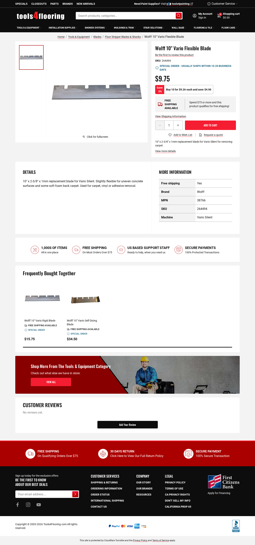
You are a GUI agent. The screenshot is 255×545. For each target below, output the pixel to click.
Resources (143, 494)
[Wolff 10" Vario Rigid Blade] (42, 298)
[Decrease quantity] (159, 125)
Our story (143, 482)
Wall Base (178, 27)
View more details (165, 151)
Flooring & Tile (203, 27)
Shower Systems (95, 27)
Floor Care (228, 27)
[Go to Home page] (40, 15)
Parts (54, 3)
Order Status (100, 494)
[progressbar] (127, 347)
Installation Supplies (62, 27)
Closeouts (39, 3)
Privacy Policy (140, 540)
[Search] (179, 16)
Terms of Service (160, 540)
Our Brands (144, 488)
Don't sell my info (177, 500)
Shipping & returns (104, 482)
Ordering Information (106, 488)
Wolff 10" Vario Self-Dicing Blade (82, 322)
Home (61, 36)
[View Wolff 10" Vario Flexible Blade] (31, 57)
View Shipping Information (170, 116)
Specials (21, 3)
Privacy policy (175, 482)
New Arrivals (86, 3)
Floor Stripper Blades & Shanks (123, 36)
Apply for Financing (219, 493)
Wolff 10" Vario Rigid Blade (39, 320)
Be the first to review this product (174, 54)
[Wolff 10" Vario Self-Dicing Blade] (85, 298)
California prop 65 (178, 506)
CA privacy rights (177, 494)
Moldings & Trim (124, 27)
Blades (97, 36)
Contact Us (99, 506)
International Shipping (107, 500)
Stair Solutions (152, 27)
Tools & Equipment (28, 27)
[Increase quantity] (178, 125)
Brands (67, 3)
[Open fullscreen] (97, 92)
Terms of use (174, 488)
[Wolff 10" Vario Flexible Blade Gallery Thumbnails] (31, 57)
